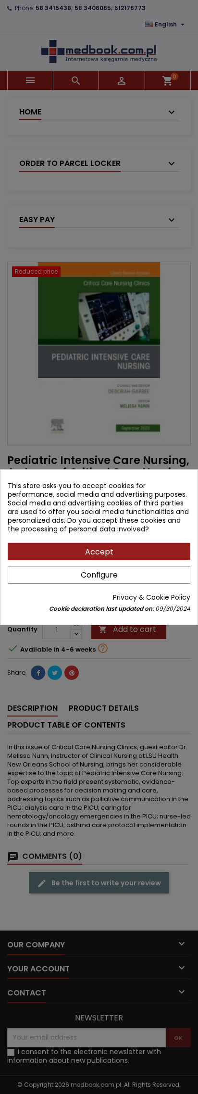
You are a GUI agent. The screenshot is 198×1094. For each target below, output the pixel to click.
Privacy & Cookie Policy (151, 597)
